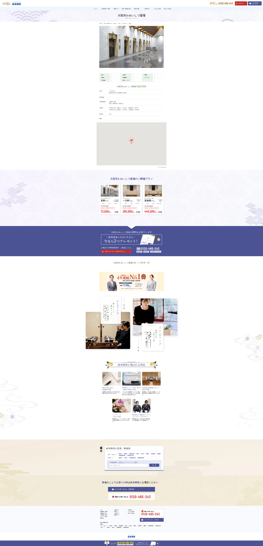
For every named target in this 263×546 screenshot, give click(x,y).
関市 (138, 453)
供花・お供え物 (167, 8)
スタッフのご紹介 (103, 516)
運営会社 (102, 518)
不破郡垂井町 (132, 457)
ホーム (95, 8)
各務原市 (153, 453)
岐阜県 (114, 23)
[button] (97, 47)
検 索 (154, 465)
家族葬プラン (116, 514)
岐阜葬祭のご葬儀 (106, 8)
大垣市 (119, 23)
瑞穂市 (159, 453)
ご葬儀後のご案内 (103, 514)
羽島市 (147, 453)
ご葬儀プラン (116, 8)
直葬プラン (116, 511)
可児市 (142, 453)
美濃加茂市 (132, 453)
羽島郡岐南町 (122, 455)
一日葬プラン (116, 513)
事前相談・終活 (103, 513)
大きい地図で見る (162, 167)
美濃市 (125, 453)
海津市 (120, 457)
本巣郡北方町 (130, 455)
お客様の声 (147, 8)
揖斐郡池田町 (141, 457)
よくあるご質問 (157, 8)
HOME (100, 23)
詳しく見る (124, 306)
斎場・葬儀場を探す (126, 8)
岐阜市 (120, 453)
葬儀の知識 (136, 8)
